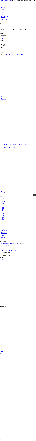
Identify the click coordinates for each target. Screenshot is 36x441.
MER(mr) (3, 222)
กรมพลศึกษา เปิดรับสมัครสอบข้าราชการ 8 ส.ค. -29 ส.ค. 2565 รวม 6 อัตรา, (8, 250)
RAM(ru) (3, 226)
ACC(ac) (3, 207)
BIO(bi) (3, 210)
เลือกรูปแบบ (5, 99)
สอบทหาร (3, 203)
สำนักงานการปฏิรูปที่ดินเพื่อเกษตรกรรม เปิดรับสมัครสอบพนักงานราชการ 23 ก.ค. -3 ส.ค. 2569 (10, 243)
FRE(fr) (3, 216)
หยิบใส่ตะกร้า (1, 36)
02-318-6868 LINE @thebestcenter (3, 0)
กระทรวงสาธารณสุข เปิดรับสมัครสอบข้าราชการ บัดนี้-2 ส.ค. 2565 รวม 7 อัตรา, (9, 254)
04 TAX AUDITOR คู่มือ (3, 232)
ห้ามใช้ (4, 205)
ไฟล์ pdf (5, 50)
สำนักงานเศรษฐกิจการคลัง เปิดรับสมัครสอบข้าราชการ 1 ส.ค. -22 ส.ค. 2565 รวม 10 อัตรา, (10, 253)
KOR (2, 220)
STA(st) (3, 228)
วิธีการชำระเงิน (2, 259)
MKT (2, 223)
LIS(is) (2, 221)
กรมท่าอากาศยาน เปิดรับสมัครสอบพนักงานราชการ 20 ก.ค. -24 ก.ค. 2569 (8, 245)
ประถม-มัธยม (3, 234)
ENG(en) (8, 96)
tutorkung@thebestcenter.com (9, 0)
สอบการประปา (3, 201)
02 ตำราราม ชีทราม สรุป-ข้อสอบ (4, 96)
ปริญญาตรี (3, 235)
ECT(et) (3, 213)
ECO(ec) (3, 212)
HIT (2, 218)
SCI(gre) (3, 227)
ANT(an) (3, 208)
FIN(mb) (3, 215)
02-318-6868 (2, 351)
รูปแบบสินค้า (1, 33)
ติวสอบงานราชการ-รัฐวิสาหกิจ (5, 230)
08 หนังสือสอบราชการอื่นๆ (3, 237)
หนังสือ (3, 50)
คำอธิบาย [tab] (2, 38)
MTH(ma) (3, 224)
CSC (2, 211)
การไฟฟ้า (3, 198)
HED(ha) (3, 217)
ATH (2, 209)
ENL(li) (3, 214)
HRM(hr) (3, 219)
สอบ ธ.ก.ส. (3, 200)
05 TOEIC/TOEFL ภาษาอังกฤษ (4, 233)
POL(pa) (3, 225)
